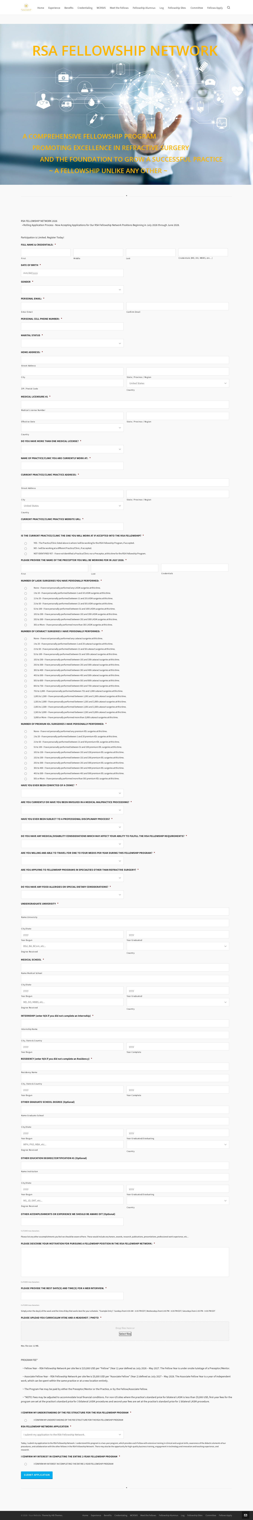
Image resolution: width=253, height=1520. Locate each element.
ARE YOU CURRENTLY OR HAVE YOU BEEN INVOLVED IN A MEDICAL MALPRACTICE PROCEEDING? (76, 802)
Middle (77, 258)
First (23, 258)
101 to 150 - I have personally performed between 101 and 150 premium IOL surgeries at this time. (79, 752)
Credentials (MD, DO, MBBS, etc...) (196, 258)
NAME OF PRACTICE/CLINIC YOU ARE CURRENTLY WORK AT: (56, 458)
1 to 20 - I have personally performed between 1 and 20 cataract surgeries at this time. (73, 643)
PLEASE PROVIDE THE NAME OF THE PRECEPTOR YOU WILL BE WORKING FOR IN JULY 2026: (73, 560)
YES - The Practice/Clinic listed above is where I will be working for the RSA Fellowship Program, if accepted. (84, 543)
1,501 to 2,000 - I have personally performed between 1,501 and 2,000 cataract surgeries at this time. (80, 701)
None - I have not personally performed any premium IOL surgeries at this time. (70, 731)
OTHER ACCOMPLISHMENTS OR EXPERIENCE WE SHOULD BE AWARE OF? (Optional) (68, 1214)
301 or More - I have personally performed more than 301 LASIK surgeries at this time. (73, 624)
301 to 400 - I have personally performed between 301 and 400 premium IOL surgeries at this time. (79, 767)
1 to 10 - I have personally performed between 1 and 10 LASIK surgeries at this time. (72, 593)
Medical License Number (33, 410)
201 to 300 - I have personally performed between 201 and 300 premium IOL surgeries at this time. (79, 762)
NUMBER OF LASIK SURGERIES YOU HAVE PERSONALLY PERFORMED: (61, 580)
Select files (125, 1334)
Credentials (167, 573)
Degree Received (29, 951)
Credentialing (120, 1515)
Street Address (28, 365)
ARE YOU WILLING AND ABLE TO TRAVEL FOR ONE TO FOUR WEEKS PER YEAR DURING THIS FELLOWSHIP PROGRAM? (88, 853)
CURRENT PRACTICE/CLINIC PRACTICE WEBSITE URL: (52, 519)
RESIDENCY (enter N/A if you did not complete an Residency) (56, 1059)
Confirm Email (133, 312)
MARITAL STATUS (32, 335)
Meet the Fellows (148, 1515)
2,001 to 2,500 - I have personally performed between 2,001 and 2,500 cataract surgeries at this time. (80, 706)
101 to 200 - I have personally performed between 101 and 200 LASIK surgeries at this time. (75, 614)
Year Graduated (134, 940)
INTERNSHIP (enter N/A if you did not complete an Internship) (57, 1016)
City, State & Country (31, 1040)
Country (131, 390)
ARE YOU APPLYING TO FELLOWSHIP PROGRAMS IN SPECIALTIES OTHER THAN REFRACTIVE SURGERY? (80, 870)
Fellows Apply (225, 1515)
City (23, 377)
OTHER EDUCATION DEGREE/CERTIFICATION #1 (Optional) (54, 1158)
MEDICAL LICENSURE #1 (35, 396)
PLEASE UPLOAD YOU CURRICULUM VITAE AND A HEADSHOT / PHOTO (61, 1317)
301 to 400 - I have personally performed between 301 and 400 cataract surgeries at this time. (77, 670)
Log (182, 1515)
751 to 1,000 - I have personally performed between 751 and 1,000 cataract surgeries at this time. (78, 691)
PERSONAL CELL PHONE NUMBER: (41, 319)
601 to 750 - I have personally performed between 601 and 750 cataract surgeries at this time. (77, 685)
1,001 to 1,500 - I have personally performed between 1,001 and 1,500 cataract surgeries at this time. (80, 696)
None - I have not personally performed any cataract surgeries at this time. (68, 638)
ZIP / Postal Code (29, 388)
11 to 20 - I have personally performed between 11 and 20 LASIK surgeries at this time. (73, 598)
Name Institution (29, 1171)
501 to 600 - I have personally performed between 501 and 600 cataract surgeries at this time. (77, 680)
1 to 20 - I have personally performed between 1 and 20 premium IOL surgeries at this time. (75, 736)
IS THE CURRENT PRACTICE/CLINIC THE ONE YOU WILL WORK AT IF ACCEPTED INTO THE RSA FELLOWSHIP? (82, 535)
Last (128, 258)
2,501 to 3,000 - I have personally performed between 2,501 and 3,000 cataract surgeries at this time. (80, 712)
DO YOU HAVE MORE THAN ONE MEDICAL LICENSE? (51, 441)
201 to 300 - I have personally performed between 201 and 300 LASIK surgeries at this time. (75, 619)
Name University (29, 917)
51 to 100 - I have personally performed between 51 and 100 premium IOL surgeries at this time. (78, 747)
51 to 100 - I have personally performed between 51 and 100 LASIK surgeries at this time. (74, 608)
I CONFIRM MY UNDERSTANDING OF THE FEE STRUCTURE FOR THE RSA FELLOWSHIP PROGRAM (76, 1412)
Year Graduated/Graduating (140, 1138)
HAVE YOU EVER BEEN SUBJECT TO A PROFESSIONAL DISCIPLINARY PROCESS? (66, 819)
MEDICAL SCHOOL (32, 959)
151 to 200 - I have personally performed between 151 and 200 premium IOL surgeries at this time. (79, 757)
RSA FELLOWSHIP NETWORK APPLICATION (46, 1426)
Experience (96, 1515)
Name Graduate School (32, 1115)
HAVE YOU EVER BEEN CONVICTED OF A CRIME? (49, 785)
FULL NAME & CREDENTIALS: (38, 244)
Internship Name (29, 1029)
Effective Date (28, 421)
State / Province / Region (139, 377)
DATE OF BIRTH (31, 265)
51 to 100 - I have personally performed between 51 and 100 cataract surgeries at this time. (75, 654)
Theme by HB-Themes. (52, 1515)
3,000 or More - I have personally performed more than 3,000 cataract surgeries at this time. (76, 717)
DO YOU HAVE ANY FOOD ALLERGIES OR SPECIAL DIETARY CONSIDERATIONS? (66, 887)
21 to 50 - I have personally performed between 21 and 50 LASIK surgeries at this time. (73, 603)
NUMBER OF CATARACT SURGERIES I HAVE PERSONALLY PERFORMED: (62, 631)
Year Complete (134, 1052)
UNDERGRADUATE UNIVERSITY (39, 903)
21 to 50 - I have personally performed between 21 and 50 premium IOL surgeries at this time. (77, 741)
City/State (26, 928)
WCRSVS (134, 1515)
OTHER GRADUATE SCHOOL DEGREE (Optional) (48, 1102)
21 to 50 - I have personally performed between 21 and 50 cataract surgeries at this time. (74, 649)
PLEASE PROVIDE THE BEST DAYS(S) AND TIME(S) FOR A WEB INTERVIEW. (63, 1288)
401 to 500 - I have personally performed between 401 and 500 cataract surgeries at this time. (77, 675)
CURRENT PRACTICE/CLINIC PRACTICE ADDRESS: (50, 474)
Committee (211, 1515)
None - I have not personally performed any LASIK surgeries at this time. (67, 587)
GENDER (27, 282)
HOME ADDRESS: (32, 352)
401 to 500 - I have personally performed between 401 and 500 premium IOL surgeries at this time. (79, 773)
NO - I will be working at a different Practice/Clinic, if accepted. (63, 548)
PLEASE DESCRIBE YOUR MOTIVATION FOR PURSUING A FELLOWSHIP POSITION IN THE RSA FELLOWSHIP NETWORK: (88, 1243)
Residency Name (29, 1072)
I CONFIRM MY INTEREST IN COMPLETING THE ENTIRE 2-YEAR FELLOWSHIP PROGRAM (70, 1456)
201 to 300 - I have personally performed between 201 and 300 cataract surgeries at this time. (77, 664)
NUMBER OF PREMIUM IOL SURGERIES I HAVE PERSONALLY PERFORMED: (63, 724)
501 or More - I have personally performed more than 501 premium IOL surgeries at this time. (76, 778)
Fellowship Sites (195, 1515)
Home (85, 1515)
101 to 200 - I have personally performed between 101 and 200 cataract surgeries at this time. (77, 659)
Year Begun (26, 940)
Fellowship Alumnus (168, 1515)
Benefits (108, 1515)
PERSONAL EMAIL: (32, 298)
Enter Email (27, 312)
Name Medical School (31, 973)
